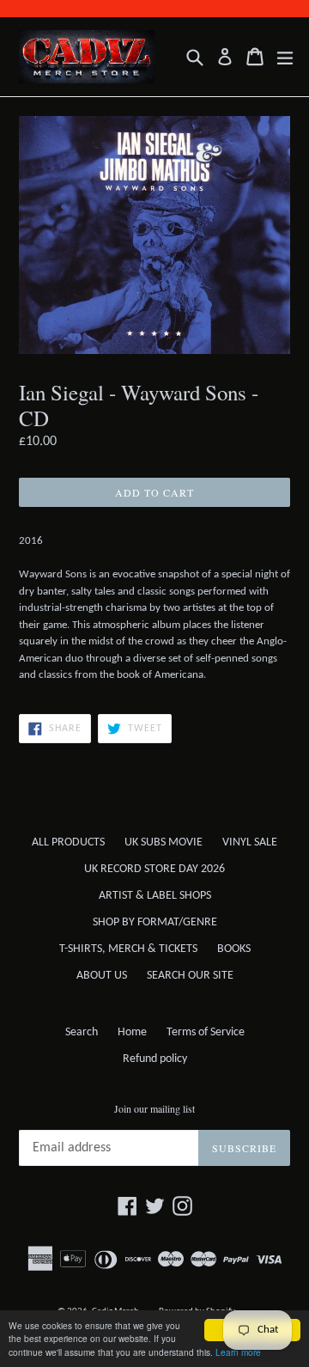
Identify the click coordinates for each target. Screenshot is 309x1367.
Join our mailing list (154, 1108)
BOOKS (234, 949)
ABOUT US (101, 975)
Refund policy (155, 1059)
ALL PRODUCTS (68, 842)
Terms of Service (206, 1032)
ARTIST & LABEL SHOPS (155, 895)
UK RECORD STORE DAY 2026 (154, 869)
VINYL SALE (249, 842)
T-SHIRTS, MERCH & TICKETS (128, 949)
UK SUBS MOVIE (163, 842)
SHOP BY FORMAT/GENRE (155, 922)
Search (81, 1032)
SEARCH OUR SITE (190, 975)
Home (132, 1032)
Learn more (238, 1352)
